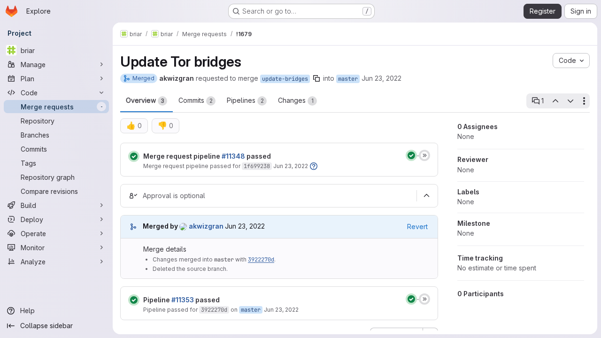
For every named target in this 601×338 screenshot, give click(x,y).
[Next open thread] (570, 100)
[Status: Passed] (133, 156)
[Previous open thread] (554, 100)
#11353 (182, 300)
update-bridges (285, 79)
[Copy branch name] (316, 78)
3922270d (261, 259)
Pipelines (245, 100)
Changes (296, 100)
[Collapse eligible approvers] (426, 195)
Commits (195, 100)
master (348, 79)
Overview (145, 100)
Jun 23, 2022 (381, 78)
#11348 (233, 156)
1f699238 (257, 166)
